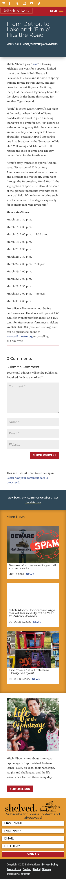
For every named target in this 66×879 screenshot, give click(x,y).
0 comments (50, 44)
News (26, 44)
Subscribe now (20, 789)
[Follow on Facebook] (10, 3)
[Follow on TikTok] (39, 3)
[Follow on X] (17, 3)
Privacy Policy (50, 864)
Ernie (35, 64)
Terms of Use (14, 869)
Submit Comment (44, 455)
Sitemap (46, 869)
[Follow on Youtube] (32, 3)
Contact (27, 869)
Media (36, 869)
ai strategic (24, 874)
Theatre (35, 44)
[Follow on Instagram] (24, 3)
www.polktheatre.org (20, 336)
